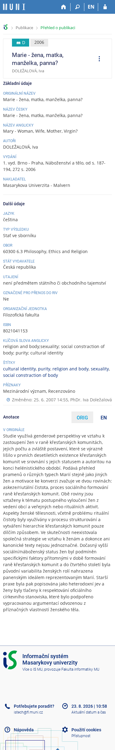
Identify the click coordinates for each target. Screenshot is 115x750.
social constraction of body (30, 375)
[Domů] (64, 7)
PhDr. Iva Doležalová (91, 400)
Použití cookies (86, 729)
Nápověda (24, 729)
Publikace (24, 27)
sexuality (100, 369)
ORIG (82, 418)
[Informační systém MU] (5, 27)
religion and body (70, 369)
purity (44, 369)
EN (91, 6)
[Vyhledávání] (77, 7)
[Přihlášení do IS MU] (105, 7)
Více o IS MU (32, 669)
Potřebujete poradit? (34, 706)
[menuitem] (97, 59)
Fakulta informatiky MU (80, 669)
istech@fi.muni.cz (28, 712)
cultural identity (19, 369)
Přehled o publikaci (57, 27)
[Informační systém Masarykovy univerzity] (14, 7)
